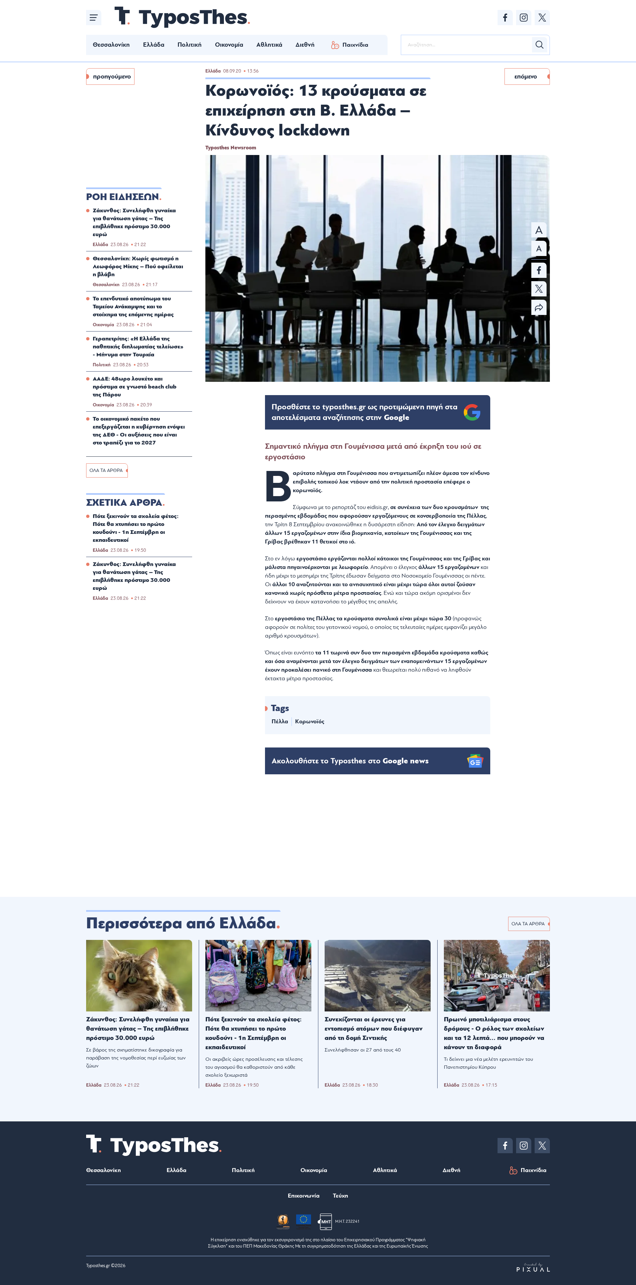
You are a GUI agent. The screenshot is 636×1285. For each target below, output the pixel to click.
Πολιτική (190, 44)
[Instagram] (523, 17)
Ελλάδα (153, 44)
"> (364, 412)
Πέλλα (280, 721)
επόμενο (525, 76)
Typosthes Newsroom (230, 147)
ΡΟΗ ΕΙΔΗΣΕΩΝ (122, 197)
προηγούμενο (112, 76)
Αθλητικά (269, 44)
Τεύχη (340, 1196)
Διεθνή (305, 44)
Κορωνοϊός (309, 721)
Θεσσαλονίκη (111, 44)
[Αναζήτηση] (539, 44)
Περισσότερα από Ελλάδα (181, 923)
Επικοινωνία (304, 1196)
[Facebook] (505, 17)
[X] (542, 17)
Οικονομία (229, 44)
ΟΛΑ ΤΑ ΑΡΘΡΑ (106, 470)
